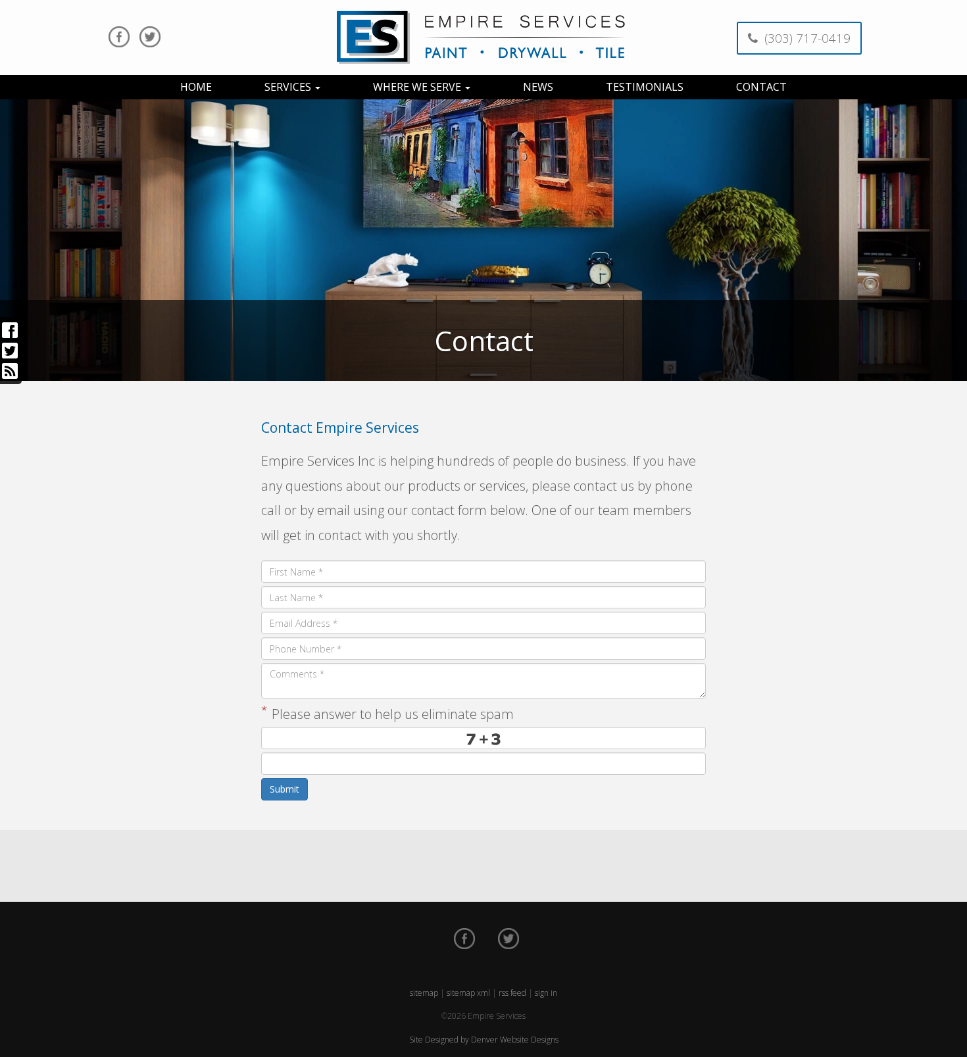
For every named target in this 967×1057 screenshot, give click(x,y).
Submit (284, 789)
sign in (546, 992)
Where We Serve (418, 87)
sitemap (424, 992)
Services (289, 87)
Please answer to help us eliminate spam (387, 712)
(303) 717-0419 (804, 38)
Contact (761, 87)
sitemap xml (468, 992)
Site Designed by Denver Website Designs (483, 1039)
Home (196, 87)
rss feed (512, 992)
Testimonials (644, 87)
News (538, 87)
